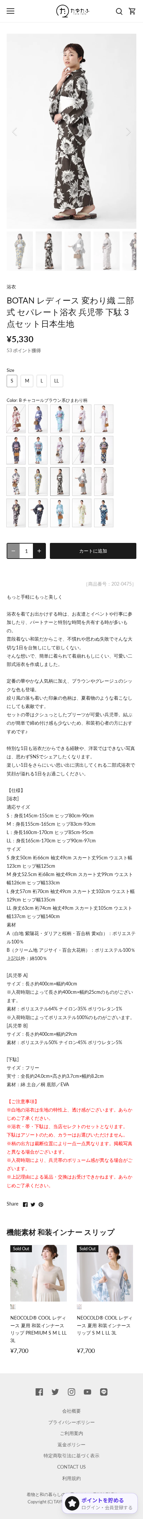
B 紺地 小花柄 (38, 513)
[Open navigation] (10, 11)
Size (10, 370)
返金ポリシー (71, 1444)
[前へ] (15, 131)
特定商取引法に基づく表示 (71, 1455)
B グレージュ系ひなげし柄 (103, 482)
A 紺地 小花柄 (16, 450)
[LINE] (103, 1392)
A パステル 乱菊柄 (38, 450)
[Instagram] (71, 1392)
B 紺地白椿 (16, 482)
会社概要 (71, 1411)
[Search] (119, 11)
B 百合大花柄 (103, 513)
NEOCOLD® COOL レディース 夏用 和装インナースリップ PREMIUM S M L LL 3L (38, 1329)
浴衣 (11, 286)
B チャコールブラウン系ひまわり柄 (60, 482)
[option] (71, 131)
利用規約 (71, 1478)
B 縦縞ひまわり (38, 482)
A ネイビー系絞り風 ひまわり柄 (38, 419)
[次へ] (128, 131)
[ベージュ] (13, 1307)
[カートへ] (132, 11)
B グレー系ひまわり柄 (81, 482)
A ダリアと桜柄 (81, 450)
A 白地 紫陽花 (60, 450)
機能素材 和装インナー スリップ (61, 1232)
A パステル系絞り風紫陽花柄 (60, 419)
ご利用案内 (71, 1433)
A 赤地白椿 (16, 419)
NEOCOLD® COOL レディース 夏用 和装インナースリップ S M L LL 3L (105, 1325)
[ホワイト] (79, 1307)
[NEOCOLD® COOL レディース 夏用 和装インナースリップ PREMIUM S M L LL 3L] (38, 1273)
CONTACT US (71, 1467)
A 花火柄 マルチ (81, 419)
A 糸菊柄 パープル (103, 419)
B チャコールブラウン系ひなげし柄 (16, 513)
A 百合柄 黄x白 (103, 450)
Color (12, 400)
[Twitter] (55, 1392)
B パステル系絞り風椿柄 (60, 513)
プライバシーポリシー (71, 1422)
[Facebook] (39, 1392)
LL (56, 381)
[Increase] (39, 551)
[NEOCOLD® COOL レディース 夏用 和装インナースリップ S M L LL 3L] (105, 1273)
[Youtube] (87, 1392)
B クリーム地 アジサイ (81, 513)
